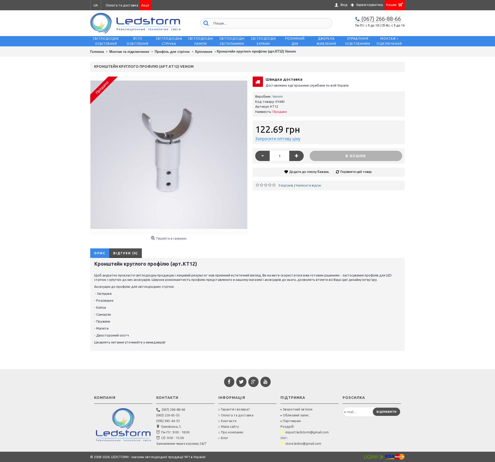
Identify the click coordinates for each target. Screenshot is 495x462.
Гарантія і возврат (235, 409)
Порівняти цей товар (356, 171)
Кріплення (203, 52)
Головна (97, 52)
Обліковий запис (296, 415)
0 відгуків (285, 185)
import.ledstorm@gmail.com (307, 432)
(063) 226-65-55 (168, 415)
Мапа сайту (230, 426)
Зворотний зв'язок (298, 409)
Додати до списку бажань (309, 171)
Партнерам (292, 421)
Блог (224, 438)
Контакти (228, 421)
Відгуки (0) (125, 253)
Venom (277, 96)
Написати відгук (308, 185)
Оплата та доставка (237, 415)
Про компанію (232, 432)
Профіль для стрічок (172, 52)
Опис (99, 253)
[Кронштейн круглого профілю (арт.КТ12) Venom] (169, 155)
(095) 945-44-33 (168, 421)
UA (96, 5)
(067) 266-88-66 (173, 409)
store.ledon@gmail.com (303, 443)
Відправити (386, 411)
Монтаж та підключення (129, 52)
